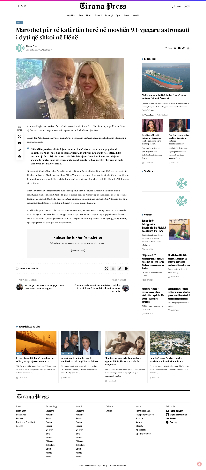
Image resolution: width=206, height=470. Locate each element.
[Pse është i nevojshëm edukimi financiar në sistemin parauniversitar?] (179, 125)
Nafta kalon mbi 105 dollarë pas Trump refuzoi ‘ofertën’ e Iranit (164, 96)
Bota (19, 22)
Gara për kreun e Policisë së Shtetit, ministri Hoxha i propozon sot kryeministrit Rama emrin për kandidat (179, 293)
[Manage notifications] (199, 464)
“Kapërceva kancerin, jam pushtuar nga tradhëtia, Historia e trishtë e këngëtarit (123, 361)
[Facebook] (18, 6)
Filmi (70, 353)
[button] (173, 6)
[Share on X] (175, 48)
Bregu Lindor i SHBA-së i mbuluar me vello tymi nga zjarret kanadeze (35, 359)
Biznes (153, 353)
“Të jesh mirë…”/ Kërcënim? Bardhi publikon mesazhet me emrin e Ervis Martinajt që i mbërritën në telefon (153, 262)
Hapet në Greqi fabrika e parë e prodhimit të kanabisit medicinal (166, 359)
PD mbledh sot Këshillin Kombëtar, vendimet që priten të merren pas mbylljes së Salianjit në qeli (179, 260)
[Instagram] (25, 6)
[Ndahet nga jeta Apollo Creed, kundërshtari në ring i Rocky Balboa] (81, 343)
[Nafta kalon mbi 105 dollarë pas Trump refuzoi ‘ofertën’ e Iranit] (166, 77)
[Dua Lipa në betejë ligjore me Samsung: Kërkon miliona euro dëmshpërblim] (152, 125)
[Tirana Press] (103, 6)
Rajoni (162, 353)
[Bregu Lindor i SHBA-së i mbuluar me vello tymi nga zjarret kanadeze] (36, 343)
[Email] (179, 48)
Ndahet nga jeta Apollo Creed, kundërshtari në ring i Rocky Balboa (79, 359)
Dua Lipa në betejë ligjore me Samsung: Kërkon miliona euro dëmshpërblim (151, 139)
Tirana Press (31, 46)
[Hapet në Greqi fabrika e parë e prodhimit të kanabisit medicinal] (170, 343)
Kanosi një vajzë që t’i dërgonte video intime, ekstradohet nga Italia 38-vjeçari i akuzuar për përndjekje (153, 295)
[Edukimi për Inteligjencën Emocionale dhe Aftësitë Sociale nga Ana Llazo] (179, 229)
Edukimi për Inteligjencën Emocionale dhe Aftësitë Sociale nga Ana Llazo (154, 225)
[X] (22, 6)
